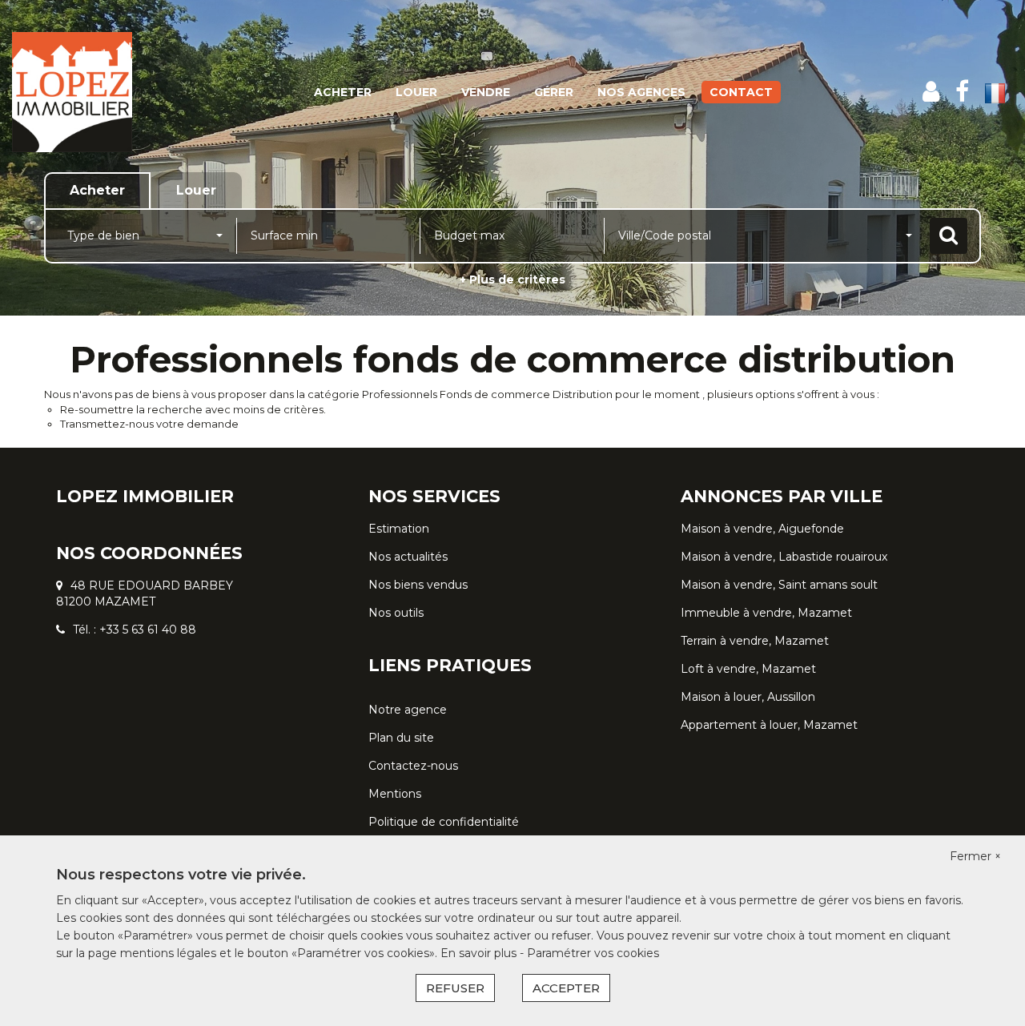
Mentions (394, 794)
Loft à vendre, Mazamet (748, 669)
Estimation (398, 528)
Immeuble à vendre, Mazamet (766, 613)
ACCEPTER (566, 988)
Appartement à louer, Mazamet (769, 725)
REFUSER (455, 988)
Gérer (553, 92)
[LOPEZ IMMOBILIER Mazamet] (92, 92)
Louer (416, 92)
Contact (741, 92)
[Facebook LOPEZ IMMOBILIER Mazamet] (962, 92)
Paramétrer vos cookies (593, 953)
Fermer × (975, 856)
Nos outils (396, 613)
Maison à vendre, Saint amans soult (779, 584)
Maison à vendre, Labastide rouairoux (784, 556)
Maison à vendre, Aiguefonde (762, 528)
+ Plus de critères (512, 279)
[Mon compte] (930, 92)
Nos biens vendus (418, 584)
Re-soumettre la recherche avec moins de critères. (193, 409)
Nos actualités (408, 556)
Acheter (343, 92)
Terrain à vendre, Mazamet (755, 641)
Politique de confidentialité (443, 822)
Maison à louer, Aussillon (748, 697)
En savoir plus (480, 953)
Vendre (485, 92)
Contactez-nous (413, 765)
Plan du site (401, 737)
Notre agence (407, 709)
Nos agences (641, 92)
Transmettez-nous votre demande (149, 423)
